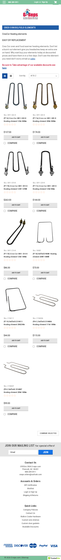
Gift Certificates (30, 485)
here (4, 68)
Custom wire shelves (30, 520)
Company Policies (30, 510)
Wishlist (30, 489)
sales (32, 59)
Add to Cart (16, 137)
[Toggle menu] (4, 4)
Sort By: (22, 76)
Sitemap (25, 558)
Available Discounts (30, 527)
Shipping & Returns (30, 495)
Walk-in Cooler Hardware (31, 517)
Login (36, 2)
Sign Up (45, 2)
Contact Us (30, 513)
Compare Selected (48, 433)
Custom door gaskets (30, 523)
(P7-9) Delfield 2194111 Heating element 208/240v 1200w (14, 324)
